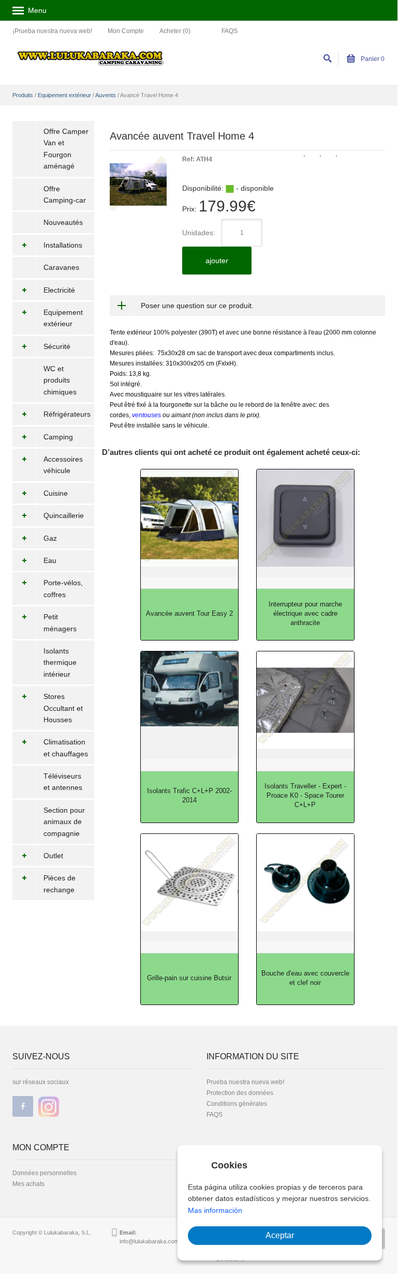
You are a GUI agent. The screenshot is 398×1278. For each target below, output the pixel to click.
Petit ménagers (60, 622)
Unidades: (198, 233)
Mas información (215, 1210)
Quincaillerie (63, 515)
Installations (62, 245)
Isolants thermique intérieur (60, 662)
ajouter (216, 260)
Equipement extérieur (64, 95)
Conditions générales (237, 1103)
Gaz (50, 538)
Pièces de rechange (59, 883)
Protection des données (240, 1093)
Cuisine (55, 493)
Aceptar (280, 1235)
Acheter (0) (174, 31)
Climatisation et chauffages (65, 747)
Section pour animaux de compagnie (64, 822)
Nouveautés (63, 222)
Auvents (105, 95)
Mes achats (28, 1184)
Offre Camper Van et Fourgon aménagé (66, 148)
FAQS (230, 31)
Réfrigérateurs (67, 414)
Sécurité (56, 346)
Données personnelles (44, 1173)
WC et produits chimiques (60, 380)
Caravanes (61, 267)
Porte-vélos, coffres (63, 588)
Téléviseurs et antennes (62, 782)
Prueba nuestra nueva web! (245, 1082)
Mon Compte (126, 31)
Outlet (53, 855)
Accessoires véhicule (63, 465)
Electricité (59, 290)
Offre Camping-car (64, 194)
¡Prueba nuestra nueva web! (52, 31)
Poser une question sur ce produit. (197, 305)
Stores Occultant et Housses (63, 708)
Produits (22, 95)
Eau (49, 560)
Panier (372, 59)
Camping (58, 437)
